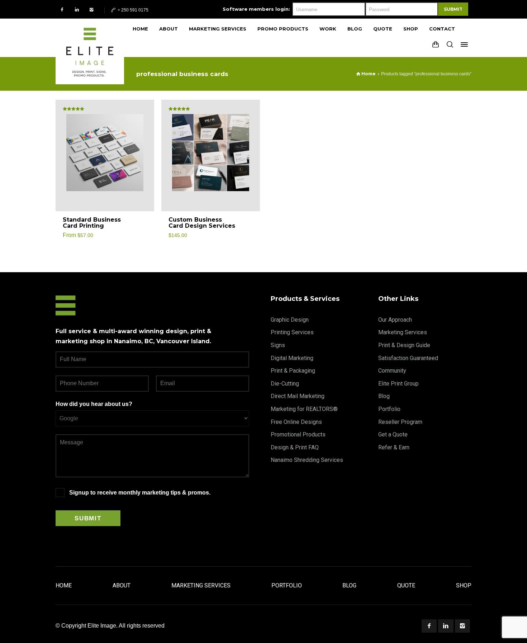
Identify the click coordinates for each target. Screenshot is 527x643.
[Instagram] (91, 9)
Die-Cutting (285, 383)
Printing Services (292, 332)
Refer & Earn (393, 447)
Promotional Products (298, 434)
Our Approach (395, 319)
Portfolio (389, 409)
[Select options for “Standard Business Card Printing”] (140, 223)
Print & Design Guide (404, 345)
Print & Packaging (293, 370)
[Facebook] (62, 9)
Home (64, 585)
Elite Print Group (398, 383)
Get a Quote (393, 434)
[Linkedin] (77, 9)
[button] (246, 223)
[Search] (450, 44)
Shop (463, 585)
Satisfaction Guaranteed (408, 358)
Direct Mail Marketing (297, 396)
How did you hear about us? (94, 404)
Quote (406, 585)
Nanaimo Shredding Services (307, 460)
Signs (278, 345)
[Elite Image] (90, 37)
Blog (384, 396)
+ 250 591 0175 (132, 10)
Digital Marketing (292, 358)
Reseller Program (400, 422)
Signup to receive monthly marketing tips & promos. (139, 493)
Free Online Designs (296, 422)
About (121, 585)
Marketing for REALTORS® (304, 409)
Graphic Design (290, 319)
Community (392, 370)
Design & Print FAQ (295, 447)
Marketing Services (402, 332)
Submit (453, 9)
